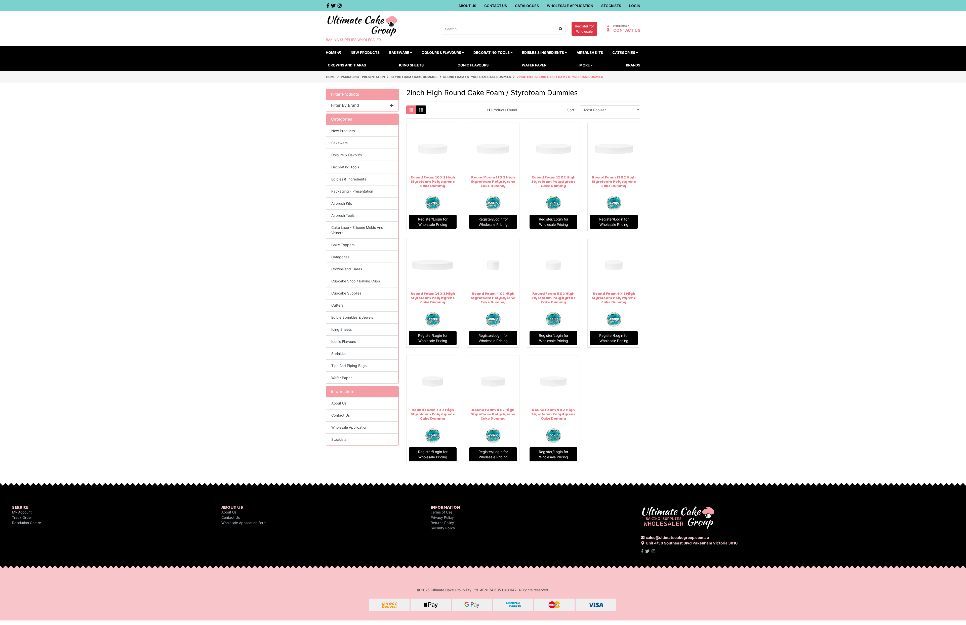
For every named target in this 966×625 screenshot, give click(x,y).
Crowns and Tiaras (347, 65)
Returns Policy (442, 523)
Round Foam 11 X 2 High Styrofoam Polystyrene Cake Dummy (493, 181)
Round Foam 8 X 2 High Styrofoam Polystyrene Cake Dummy (493, 414)
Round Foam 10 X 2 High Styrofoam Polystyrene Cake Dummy (433, 181)
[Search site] (561, 28)
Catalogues (527, 6)
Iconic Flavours (473, 65)
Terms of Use (441, 512)
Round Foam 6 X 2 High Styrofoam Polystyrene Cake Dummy (614, 297)
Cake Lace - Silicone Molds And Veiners (357, 230)
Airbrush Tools (342, 215)
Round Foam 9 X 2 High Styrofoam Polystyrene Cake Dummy (553, 414)
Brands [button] (633, 65)
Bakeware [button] (399, 52)
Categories (340, 257)
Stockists (611, 6)
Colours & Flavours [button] (442, 52)
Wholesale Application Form (243, 523)
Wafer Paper (534, 65)
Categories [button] (624, 52)
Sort (570, 110)
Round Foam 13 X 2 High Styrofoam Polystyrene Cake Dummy (614, 181)
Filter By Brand (345, 105)
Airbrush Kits (590, 52)
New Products (365, 52)
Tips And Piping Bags (349, 365)
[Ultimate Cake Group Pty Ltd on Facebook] (642, 551)
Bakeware (339, 143)
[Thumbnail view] (411, 109)
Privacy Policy (442, 517)
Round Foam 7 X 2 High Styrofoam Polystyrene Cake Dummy (433, 414)
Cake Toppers (342, 245)
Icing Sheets (411, 65)
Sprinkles (338, 353)
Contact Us (495, 6)
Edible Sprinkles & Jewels (352, 317)
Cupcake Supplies (346, 293)
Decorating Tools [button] (491, 52)
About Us (467, 6)
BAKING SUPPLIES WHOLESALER (353, 40)
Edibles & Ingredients (348, 179)
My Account (22, 512)
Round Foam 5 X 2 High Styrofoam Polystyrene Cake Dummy (553, 297)
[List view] (421, 109)
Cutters (337, 305)
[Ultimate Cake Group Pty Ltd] (362, 25)
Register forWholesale (584, 28)
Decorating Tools (345, 167)
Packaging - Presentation (352, 191)
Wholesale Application (570, 6)
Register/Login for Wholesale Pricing (433, 222)
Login (634, 6)
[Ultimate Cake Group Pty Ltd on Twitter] (647, 551)
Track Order (22, 517)
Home (331, 52)
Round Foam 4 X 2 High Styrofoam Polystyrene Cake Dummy (493, 297)
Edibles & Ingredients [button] (543, 52)
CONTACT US (626, 30)
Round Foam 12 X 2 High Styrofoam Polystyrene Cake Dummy (553, 181)
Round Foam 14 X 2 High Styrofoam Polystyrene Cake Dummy (433, 297)
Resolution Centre (26, 523)
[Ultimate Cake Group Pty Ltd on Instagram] (653, 551)
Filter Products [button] (345, 94)
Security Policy (443, 528)
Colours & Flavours (346, 155)
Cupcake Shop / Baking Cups (355, 281)
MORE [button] (585, 65)
